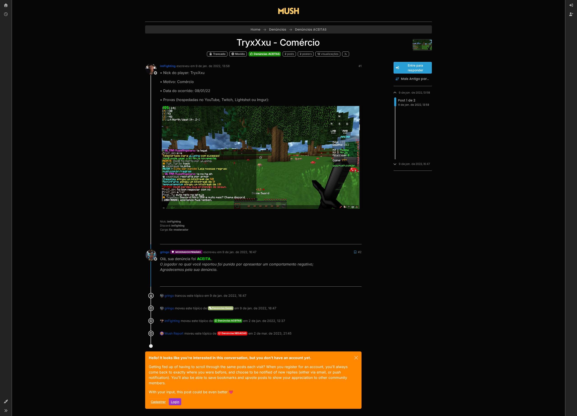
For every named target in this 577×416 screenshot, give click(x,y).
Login (175, 402)
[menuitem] (571, 5)
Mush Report (174, 333)
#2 (360, 252)
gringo (164, 252)
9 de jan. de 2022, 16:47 (239, 252)
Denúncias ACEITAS (266, 54)
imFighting (168, 66)
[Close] (356, 357)
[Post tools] (358, 238)
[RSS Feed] (345, 54)
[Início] (6, 5)
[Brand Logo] (288, 10)
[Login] (571, 5)
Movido (239, 54)
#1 (360, 66)
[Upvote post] (342, 238)
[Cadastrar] (571, 14)
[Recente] (6, 14)
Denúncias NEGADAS (234, 333)
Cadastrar (158, 402)
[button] (6, 401)
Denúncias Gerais (222, 308)
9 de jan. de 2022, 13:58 (213, 66)
